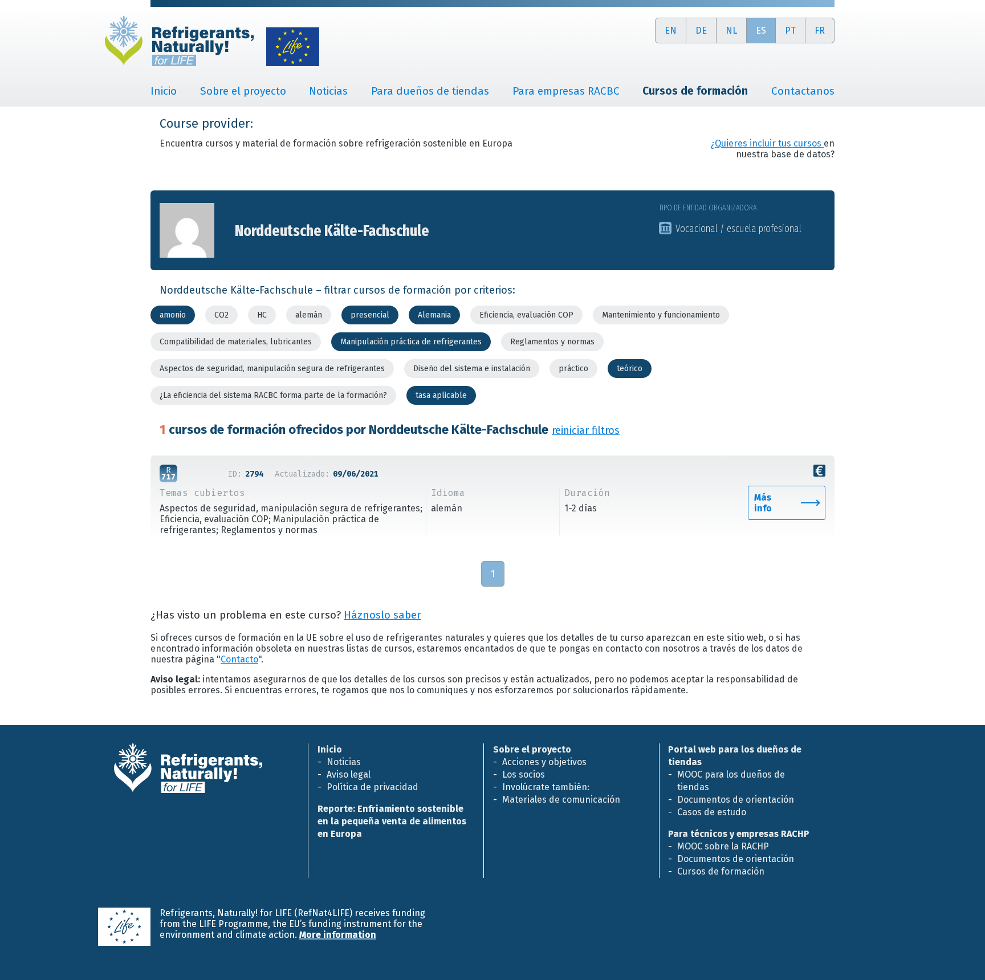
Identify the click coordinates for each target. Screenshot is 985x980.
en (671, 30)
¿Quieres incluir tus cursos (767, 143)
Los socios (523, 774)
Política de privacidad (372, 787)
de (701, 30)
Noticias (328, 90)
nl (731, 30)
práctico (573, 368)
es (761, 30)
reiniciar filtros (586, 430)
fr (820, 30)
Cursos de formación (720, 871)
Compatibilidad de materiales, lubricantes (236, 342)
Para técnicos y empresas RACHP (738, 833)
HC (262, 315)
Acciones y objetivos (544, 762)
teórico (629, 368)
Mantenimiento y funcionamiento (661, 315)
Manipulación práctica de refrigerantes (411, 342)
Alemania (434, 315)
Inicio (163, 90)
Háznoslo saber (382, 615)
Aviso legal (349, 774)
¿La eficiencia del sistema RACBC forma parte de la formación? (273, 395)
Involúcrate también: (545, 787)
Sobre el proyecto (243, 90)
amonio (173, 315)
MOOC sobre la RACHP (723, 846)
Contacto (239, 659)
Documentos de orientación (735, 799)
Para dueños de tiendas (430, 90)
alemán (308, 315)
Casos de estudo (711, 812)
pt (790, 30)
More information (337, 934)
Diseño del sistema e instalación (471, 368)
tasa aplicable (441, 395)
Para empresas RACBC (566, 90)
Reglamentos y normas (552, 342)
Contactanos (803, 90)
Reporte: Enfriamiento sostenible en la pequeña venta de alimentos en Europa (392, 821)
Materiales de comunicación (561, 799)
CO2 (221, 315)
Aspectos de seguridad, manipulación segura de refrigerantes (272, 368)
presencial (370, 315)
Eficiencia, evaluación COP (526, 315)
